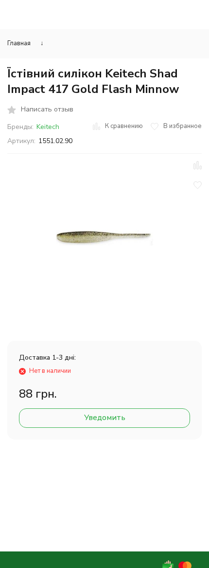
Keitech (47, 126)
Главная (19, 43)
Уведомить (104, 417)
